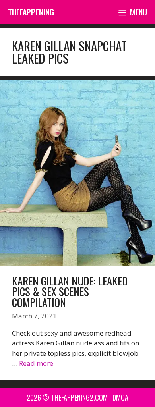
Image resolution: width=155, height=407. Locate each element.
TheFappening (31, 12)
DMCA (120, 397)
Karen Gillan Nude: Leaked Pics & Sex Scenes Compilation (70, 291)
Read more (36, 363)
